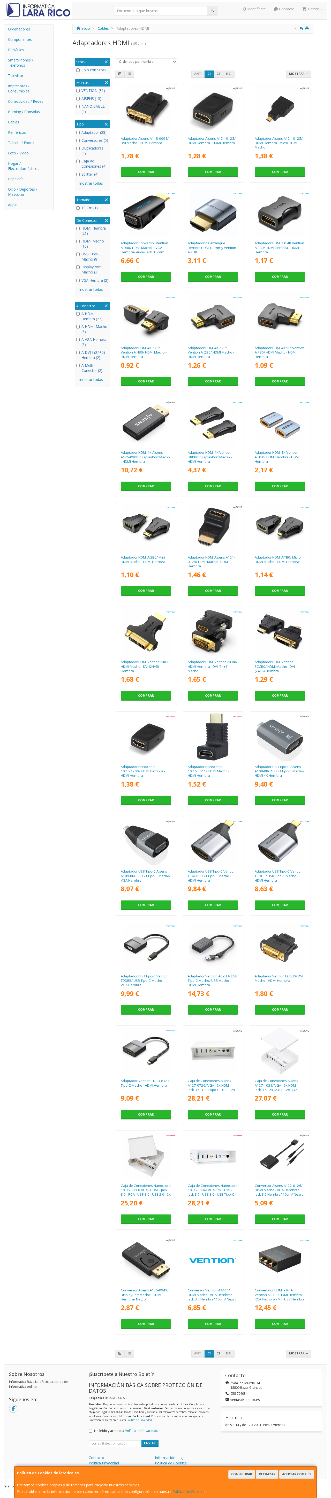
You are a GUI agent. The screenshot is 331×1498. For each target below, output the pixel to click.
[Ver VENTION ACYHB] (212, 946)
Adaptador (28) (94, 132)
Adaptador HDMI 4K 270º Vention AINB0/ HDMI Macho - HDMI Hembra (144, 352)
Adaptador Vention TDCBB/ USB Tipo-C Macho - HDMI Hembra (145, 1082)
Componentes (20, 39)
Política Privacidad (104, 1463)
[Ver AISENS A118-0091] (146, 108)
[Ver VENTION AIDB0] (146, 213)
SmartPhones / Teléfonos (20, 63)
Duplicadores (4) (92, 151)
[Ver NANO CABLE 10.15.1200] (146, 737)
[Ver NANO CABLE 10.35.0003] (146, 1156)
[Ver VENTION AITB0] (279, 527)
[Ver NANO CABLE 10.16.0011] (212, 737)
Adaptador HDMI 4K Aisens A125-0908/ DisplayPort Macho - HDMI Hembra (145, 457)
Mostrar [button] (297, 74)
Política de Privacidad (139, 1420)
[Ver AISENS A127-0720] (212, 1051)
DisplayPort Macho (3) (91, 269)
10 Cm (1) (89, 207)
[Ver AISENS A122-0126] (279, 1156)
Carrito (313, 8)
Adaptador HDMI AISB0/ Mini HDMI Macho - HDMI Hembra (143, 559)
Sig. (228, 74)
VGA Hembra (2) (94, 280)
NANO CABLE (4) (93, 109)
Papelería (16, 178)
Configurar (241, 1474)
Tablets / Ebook (21, 142)
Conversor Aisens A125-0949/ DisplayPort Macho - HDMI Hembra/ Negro (145, 1294)
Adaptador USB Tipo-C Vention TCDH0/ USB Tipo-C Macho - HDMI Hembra (279, 876)
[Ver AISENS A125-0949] (146, 1260)
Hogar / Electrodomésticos (23, 166)
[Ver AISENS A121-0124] (212, 527)
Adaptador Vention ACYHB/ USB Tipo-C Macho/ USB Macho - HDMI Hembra (212, 980)
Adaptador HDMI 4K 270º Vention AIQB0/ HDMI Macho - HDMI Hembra (211, 352)
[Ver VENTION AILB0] (212, 632)
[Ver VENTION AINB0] (146, 318)
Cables (13, 122)
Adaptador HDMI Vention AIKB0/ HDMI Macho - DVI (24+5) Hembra (146, 666)
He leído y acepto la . (126, 1431)
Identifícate (256, 8)
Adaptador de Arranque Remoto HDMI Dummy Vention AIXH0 (212, 247)
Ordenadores (19, 29)
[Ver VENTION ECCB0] (279, 632)
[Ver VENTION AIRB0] (279, 213)
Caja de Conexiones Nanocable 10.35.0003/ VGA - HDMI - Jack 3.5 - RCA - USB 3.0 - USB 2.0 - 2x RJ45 (146, 1192)
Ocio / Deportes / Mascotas (22, 192)
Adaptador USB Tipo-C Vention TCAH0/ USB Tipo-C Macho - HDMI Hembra (212, 876)
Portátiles (16, 49)
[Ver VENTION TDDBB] (146, 946)
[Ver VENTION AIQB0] (212, 318)
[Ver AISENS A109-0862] (279, 737)
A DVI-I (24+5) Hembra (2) (93, 355)
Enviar (150, 1443)
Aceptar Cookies (296, 1474)
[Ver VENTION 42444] (212, 1260)
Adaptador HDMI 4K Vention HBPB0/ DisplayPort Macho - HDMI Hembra (210, 457)
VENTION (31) (93, 90)
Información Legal (170, 1457)
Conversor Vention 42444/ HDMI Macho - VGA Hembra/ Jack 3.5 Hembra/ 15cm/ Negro (212, 1294)
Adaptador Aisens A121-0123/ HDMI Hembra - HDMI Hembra (212, 140)
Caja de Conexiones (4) (94, 164)
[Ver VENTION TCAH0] (212, 841)
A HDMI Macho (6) (94, 329)
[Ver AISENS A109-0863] (146, 841)
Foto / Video (18, 153)
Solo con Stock (94, 69)
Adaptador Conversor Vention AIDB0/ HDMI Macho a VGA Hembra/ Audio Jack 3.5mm (144, 247)
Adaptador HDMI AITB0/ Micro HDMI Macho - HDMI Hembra (278, 559)
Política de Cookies (188, 1491)
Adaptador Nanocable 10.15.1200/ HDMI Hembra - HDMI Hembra (143, 771)
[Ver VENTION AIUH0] (279, 422)
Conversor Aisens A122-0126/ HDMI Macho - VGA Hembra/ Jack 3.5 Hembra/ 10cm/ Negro (279, 1190)
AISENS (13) (91, 98)
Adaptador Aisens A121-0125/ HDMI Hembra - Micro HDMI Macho (279, 143)
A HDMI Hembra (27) (91, 316)
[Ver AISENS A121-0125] (279, 108)
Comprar (146, 172)
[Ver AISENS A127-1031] (279, 1051)
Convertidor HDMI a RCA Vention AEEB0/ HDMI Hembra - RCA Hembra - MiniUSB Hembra (280, 1294)
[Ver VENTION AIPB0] (279, 318)
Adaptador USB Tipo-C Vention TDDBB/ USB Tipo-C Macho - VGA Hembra (145, 980)
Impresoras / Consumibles (18, 88)
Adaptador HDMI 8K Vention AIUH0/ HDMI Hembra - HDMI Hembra (277, 457)
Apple (12, 204)
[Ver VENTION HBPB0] (212, 422)
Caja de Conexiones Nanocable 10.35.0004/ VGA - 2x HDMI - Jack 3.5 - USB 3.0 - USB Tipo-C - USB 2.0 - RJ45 (213, 1192)
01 (209, 74)
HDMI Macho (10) (92, 244)
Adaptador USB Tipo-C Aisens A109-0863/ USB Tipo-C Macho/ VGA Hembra (145, 876)
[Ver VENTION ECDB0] (279, 946)
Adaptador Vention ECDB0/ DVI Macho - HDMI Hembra (279, 978)
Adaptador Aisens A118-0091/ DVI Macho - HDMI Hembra (145, 140)
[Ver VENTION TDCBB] (146, 1051)
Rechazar (267, 1474)
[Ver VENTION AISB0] (146, 527)
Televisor (15, 75)
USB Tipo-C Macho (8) (91, 257)
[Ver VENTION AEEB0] (279, 1260)
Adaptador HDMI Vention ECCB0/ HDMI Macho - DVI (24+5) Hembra (275, 666)
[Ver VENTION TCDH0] (279, 841)
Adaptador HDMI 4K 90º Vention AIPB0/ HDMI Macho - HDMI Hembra (279, 352)
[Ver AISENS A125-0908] (146, 422)
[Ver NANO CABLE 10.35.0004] (212, 1156)
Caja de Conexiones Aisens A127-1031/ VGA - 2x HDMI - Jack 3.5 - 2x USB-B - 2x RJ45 (276, 1085)
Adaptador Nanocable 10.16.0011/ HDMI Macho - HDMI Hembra (208, 771)
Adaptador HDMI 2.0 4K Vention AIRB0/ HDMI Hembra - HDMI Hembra (279, 247)
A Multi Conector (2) (91, 368)
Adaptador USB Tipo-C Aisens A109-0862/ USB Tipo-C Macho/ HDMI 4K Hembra (279, 771)
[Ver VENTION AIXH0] (212, 213)
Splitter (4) (90, 174)
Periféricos (17, 132)
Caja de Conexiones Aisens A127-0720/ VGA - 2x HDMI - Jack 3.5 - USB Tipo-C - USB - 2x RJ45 (211, 1087)
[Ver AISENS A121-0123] (212, 108)
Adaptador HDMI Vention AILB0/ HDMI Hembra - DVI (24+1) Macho (212, 666)
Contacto (286, 8)
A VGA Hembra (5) (93, 342)
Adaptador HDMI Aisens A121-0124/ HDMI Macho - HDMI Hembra (211, 562)
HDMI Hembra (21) (93, 231)
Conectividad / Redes (25, 101)
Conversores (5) (94, 140)
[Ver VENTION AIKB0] (146, 632)
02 (218, 74)
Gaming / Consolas (24, 111)
